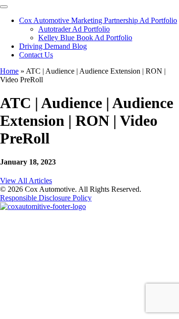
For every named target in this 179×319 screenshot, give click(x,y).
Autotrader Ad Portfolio (74, 29)
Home (9, 71)
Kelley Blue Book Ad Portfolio (85, 37)
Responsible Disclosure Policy (46, 198)
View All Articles (26, 180)
